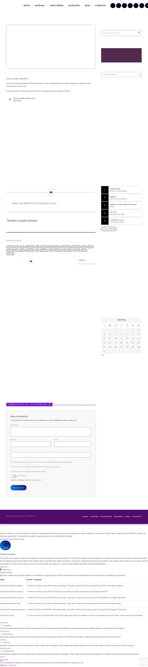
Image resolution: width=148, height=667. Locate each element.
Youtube (10, 254)
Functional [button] (4, 623)
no (37, 250)
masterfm (76, 247)
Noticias (45, 289)
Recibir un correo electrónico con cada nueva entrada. (29, 471)
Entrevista (30, 247)
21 (127, 343)
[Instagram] (136, 5)
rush (69, 250)
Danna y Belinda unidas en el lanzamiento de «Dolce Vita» (122, 245)
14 (127, 338)
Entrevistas (12, 367)
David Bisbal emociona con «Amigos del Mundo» (125, 269)
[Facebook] (141, 5)
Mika (84, 247)
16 (138, 338)
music (15, 250)
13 (121, 338)
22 (133, 343)
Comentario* (14, 425)
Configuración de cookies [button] (9, 539)
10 (104, 338)
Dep (17, 247)
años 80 (10, 247)
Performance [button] (4, 631)
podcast (44, 250)
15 (133, 338)
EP (37, 247)
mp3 (8, 250)
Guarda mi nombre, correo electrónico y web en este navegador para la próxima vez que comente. (43, 462)
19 (115, 343)
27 (121, 347)
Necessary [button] (4, 567)
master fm (65, 247)
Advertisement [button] (5, 648)
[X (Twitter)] (118, 5)
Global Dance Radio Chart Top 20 (123, 171)
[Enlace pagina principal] (8, 5)
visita (84, 250)
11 (110, 338)
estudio (43, 247)
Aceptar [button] (22, 539)
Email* (56, 439)
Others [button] (2, 657)
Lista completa (109, 229)
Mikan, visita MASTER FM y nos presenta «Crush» (34, 203)
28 (127, 347)
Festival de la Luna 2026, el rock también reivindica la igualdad (123, 304)
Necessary (7, 569)
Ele (22, 247)
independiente (54, 247)
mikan (91, 247)
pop (51, 250)
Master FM (17, 241)
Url (11, 450)
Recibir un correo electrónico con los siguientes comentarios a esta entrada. (36, 467)
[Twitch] (124, 5)
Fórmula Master (111, 103)
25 (110, 347)
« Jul (102, 355)
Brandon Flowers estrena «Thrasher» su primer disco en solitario (126, 292)
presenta (58, 250)
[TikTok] (130, 5)
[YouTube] (112, 5)
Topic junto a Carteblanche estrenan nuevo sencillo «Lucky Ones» (125, 280)
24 (104, 347)
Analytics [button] (3, 640)
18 (110, 343)
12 (115, 338)
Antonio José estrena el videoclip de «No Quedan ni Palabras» (125, 257)
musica (22, 250)
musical (30, 250)
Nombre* (13, 439)
